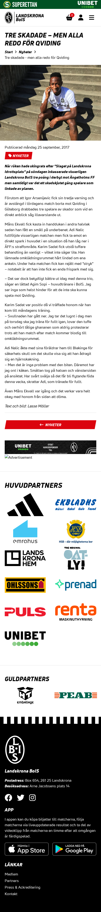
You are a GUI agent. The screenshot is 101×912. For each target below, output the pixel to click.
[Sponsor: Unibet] (87, 3)
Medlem (11, 874)
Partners (12, 880)
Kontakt (11, 893)
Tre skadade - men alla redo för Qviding (37, 57)
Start (9, 51)
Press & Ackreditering (22, 887)
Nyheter (25, 51)
